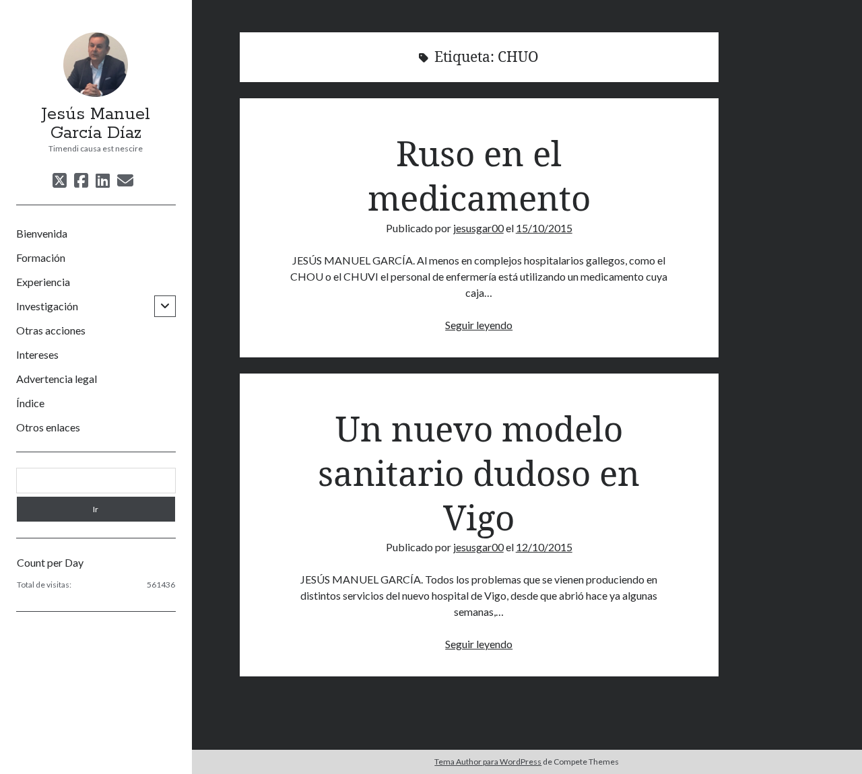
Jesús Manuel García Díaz (95, 124)
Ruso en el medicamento (479, 175)
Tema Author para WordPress (487, 762)
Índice (30, 402)
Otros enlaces (48, 427)
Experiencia (43, 281)
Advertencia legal (56, 378)
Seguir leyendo (478, 324)
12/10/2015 (544, 546)
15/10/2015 (544, 227)
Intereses (37, 354)
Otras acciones (51, 330)
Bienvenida (41, 233)
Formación (40, 257)
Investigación (47, 306)
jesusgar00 (478, 227)
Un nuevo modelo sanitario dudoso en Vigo (479, 472)
